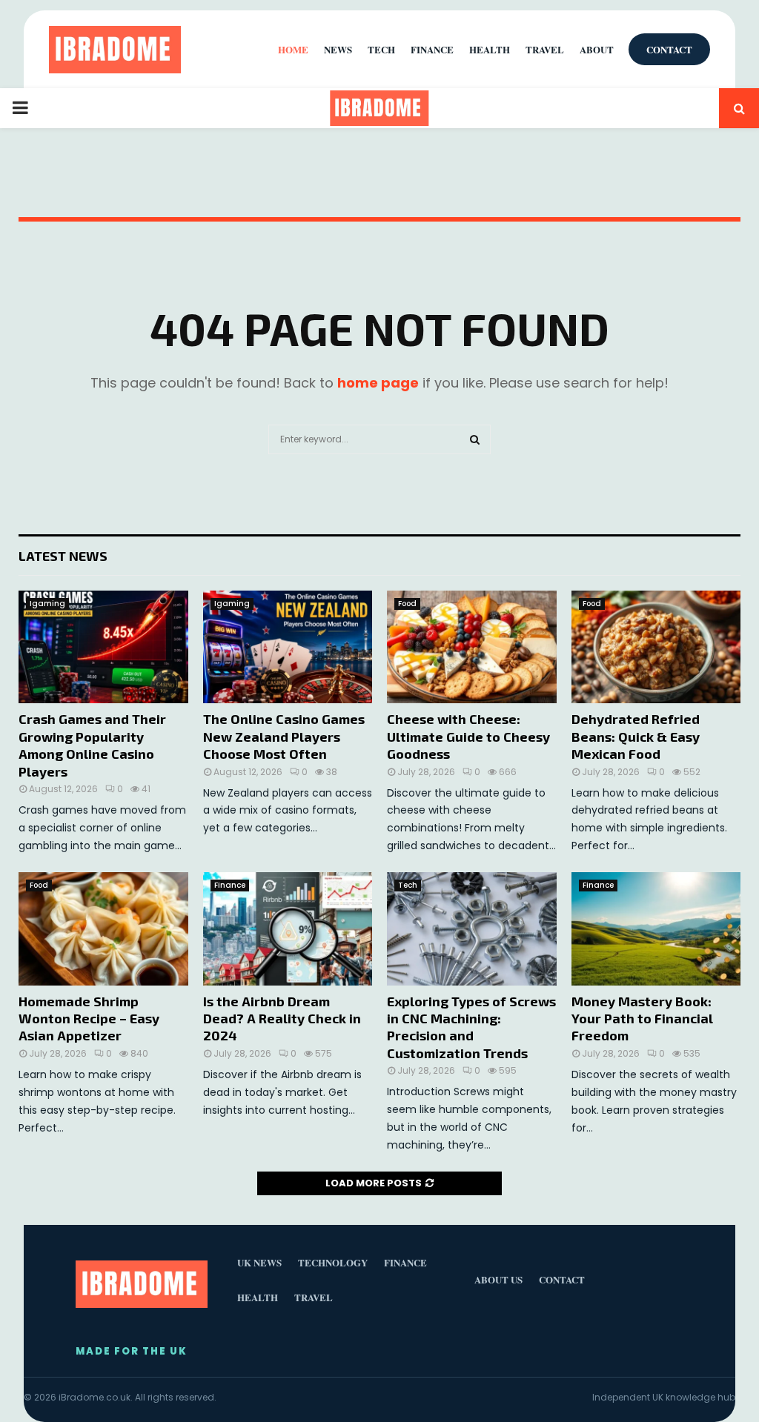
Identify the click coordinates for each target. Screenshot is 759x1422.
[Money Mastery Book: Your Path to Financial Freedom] (656, 928)
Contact (669, 49)
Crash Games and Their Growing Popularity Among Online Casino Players (92, 745)
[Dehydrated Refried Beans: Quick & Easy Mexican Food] (656, 647)
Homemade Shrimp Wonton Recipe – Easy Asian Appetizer (89, 1018)
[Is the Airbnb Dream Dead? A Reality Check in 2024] (288, 928)
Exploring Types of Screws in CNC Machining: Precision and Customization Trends (471, 1027)
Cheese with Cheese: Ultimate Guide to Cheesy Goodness (468, 736)
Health (489, 49)
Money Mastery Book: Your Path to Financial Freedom (642, 1018)
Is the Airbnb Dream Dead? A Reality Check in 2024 (282, 1018)
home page (378, 382)
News (338, 49)
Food (407, 603)
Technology (333, 1262)
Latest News (63, 556)
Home (293, 49)
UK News (259, 1262)
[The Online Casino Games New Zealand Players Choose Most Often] (288, 647)
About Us (498, 1279)
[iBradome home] (115, 49)
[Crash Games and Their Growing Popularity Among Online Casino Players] (103, 647)
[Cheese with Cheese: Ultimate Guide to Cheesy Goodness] (472, 647)
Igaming (47, 603)
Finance (229, 885)
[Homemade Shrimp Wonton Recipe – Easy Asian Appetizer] (103, 928)
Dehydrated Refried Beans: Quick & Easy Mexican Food (635, 736)
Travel (545, 49)
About (597, 49)
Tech (407, 885)
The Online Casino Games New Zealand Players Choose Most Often (284, 736)
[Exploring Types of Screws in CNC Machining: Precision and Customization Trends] (472, 928)
